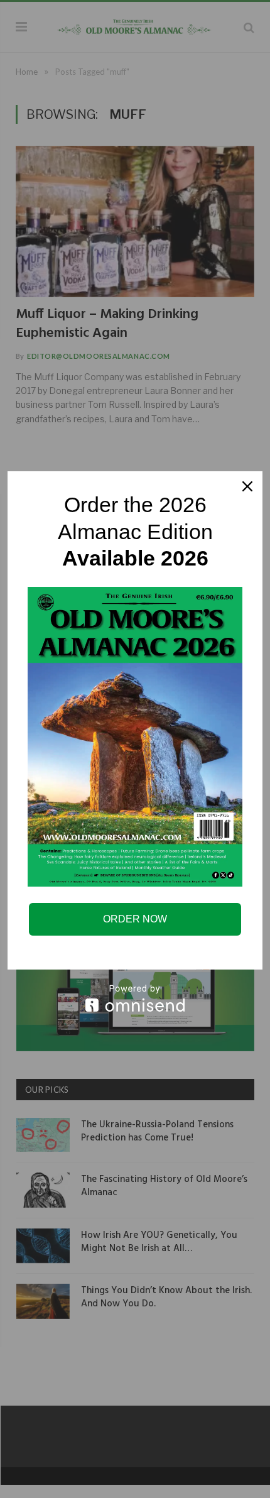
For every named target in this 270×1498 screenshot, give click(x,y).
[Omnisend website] (135, 998)
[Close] (247, 486)
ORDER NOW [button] (135, 919)
